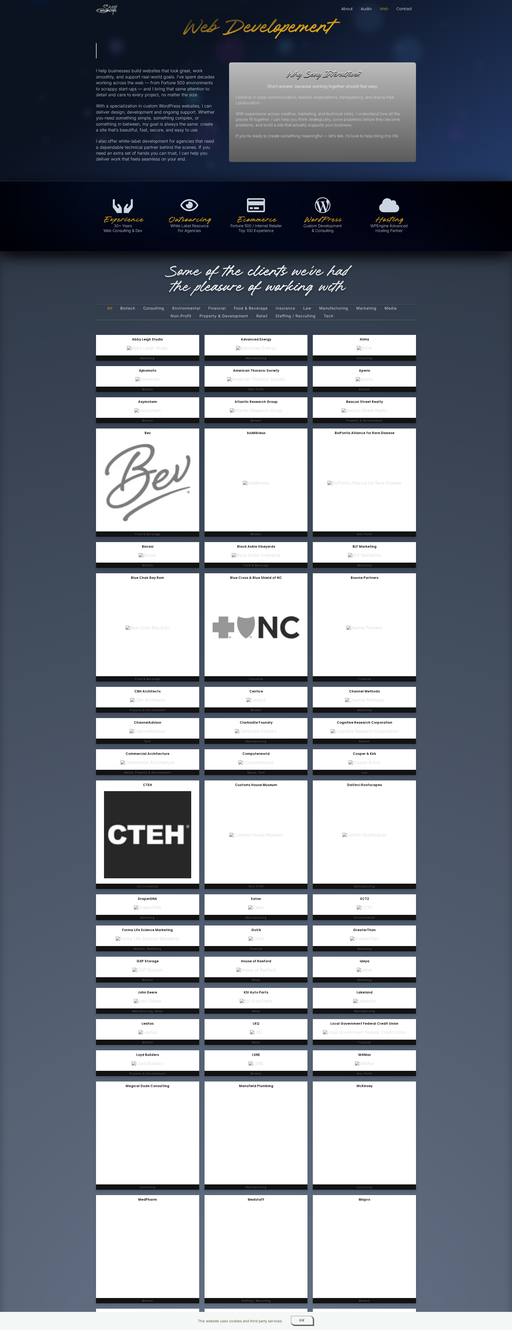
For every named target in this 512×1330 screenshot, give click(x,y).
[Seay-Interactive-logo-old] (106, 6)
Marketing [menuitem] (366, 308)
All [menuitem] (109, 308)
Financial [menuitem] (217, 308)
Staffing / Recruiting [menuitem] (295, 316)
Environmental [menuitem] (186, 308)
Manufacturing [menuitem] (333, 308)
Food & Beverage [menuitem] (251, 308)
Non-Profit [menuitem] (181, 316)
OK (302, 1320)
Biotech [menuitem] (127, 308)
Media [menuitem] (391, 308)
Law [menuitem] (307, 308)
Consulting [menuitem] (153, 308)
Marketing (364, 565)
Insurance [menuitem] (285, 308)
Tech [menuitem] (328, 316)
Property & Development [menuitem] (223, 316)
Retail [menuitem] (261, 316)
